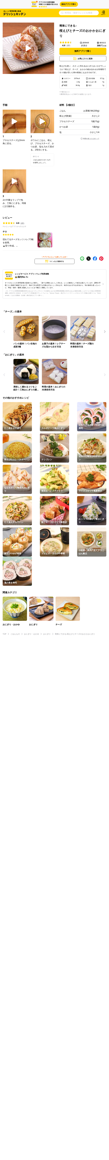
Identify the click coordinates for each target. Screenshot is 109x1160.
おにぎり (47, 634)
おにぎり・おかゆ (31, 634)
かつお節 (63, 127)
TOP (4, 634)
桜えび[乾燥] (65, 116)
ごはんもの (15, 634)
